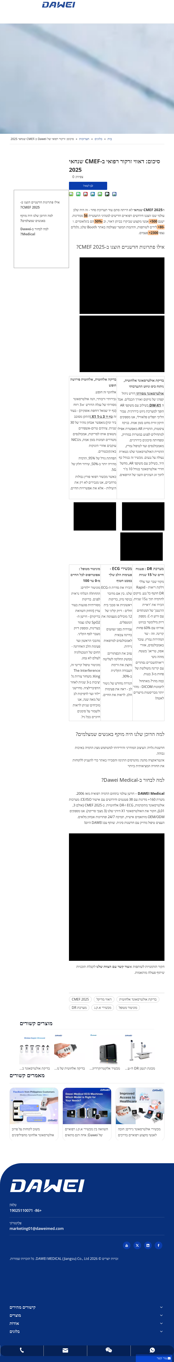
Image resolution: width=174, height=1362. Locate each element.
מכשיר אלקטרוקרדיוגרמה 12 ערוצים (104, 1068)
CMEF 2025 (80, 999)
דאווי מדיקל (104, 999)
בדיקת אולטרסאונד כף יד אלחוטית (34, 1068)
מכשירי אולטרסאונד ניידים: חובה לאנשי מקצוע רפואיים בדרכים (139, 1132)
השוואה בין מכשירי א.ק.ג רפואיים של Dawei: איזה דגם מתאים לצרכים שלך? (86, 1132)
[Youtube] (126, 1245)
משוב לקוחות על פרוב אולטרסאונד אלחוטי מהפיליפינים (33, 1132)
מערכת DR (79, 1007)
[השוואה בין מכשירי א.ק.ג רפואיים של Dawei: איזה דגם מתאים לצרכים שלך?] (87, 1106)
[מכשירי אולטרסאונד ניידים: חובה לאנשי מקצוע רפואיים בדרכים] (140, 1106)
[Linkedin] (148, 1245)
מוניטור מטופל (128, 1007)
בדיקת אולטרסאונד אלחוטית (138, 999)
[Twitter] (137, 1245)
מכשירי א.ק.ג (102, 1007)
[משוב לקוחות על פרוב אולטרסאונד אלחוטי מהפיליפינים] (34, 1106)
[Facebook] (158, 1245)
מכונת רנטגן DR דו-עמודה (139, 1068)
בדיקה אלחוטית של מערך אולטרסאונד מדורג (69, 1068)
